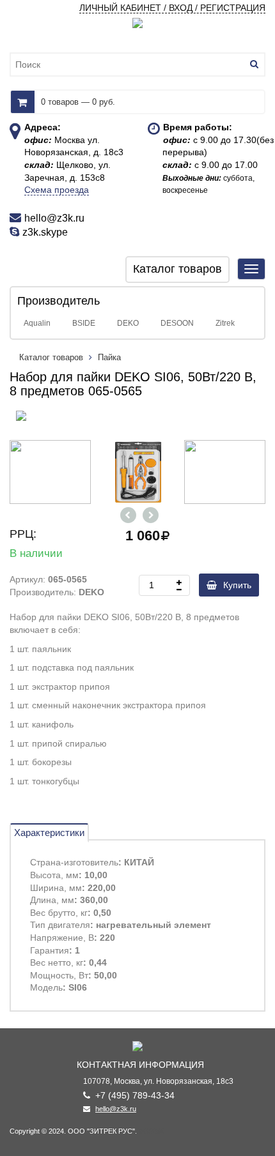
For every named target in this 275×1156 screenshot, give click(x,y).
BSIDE (83, 323)
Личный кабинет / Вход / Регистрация (172, 8)
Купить (237, 585)
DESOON (177, 323)
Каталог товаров (52, 357)
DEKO (128, 323)
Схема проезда (56, 190)
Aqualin (37, 323)
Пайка (109, 357)
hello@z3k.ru (115, 1109)
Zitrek (225, 323)
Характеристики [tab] (49, 832)
